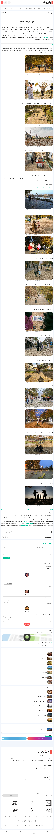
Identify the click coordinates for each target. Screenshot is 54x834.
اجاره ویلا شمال (49, 44)
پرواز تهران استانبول (26, 44)
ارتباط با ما (27, 773)
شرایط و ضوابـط (4, 773)
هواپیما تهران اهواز (7, 816)
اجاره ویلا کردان (3, 44)
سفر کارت (24, 787)
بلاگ (28, 18)
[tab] (49, 8)
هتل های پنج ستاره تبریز (28, 523)
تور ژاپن (23, 816)
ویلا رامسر (50, 816)
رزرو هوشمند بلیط (23, 779)
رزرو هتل (49, 779)
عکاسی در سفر (23, 18)
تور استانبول (2, 509)
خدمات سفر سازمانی (22, 781)
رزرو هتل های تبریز (25, 521)
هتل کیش (43, 816)
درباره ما (49, 773)
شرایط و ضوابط (10, 825)
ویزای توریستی (48, 789)
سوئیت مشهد (16, 816)
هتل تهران (12, 816)
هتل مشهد (46, 816)
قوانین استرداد (23, 783)
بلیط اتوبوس (48, 783)
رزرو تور (49, 787)
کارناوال (32, 18)
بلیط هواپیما (48, 781)
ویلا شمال (26, 816)
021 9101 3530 (37, 768)
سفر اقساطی (24, 785)
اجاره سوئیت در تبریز (25, 525)
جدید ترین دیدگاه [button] (48, 568)
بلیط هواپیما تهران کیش (31, 816)
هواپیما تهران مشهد (38, 816)
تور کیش (26, 509)
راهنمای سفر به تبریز (44, 37)
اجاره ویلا (48, 785)
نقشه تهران (50, 509)
